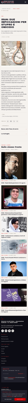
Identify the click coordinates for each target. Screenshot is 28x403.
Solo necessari (8, 399)
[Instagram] (12, 331)
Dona (2, 351)
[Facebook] (9, 331)
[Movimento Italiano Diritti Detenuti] (6, 390)
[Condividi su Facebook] (11, 121)
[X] (2, 331)
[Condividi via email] (17, 121)
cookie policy (9, 396)
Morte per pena (4, 339)
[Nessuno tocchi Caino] (7, 2)
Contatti (3, 363)
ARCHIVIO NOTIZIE (5, 8)
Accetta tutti (20, 399)
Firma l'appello (4, 346)
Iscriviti (2, 348)
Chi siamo (3, 358)
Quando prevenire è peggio (7, 341)
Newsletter (4, 361)
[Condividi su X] (14, 121)
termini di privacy (11, 377)
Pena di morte (4, 336)
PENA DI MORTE (16, 8)
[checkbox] (3, 377)
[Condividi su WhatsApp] (8, 121)
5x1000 (3, 353)
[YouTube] (6, 331)
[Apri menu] (25, 2)
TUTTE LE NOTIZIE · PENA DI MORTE (10, 149)
